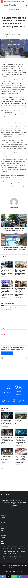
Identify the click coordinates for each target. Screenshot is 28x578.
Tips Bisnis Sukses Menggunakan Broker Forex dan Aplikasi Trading (7, 423)
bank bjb (4, 546)
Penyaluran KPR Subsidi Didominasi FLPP (20, 422)
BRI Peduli (4, 551)
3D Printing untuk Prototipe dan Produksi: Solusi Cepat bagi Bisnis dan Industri (7, 271)
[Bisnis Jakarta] (10, 5)
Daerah (3, 510)
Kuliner (2, 530)
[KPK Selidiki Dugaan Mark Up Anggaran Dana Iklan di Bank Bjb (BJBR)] (7, 432)
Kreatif (2, 528)
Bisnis (2, 520)
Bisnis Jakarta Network (14, 567)
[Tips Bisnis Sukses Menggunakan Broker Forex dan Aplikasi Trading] (7, 415)
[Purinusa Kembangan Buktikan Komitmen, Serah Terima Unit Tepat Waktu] (7, 451)
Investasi (3, 522)
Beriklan (24, 565)
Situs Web (3, 341)
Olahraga (3, 517)
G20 (18, 551)
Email (3, 334)
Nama (3, 328)
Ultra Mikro (14, 558)
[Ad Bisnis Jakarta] (14, 9)
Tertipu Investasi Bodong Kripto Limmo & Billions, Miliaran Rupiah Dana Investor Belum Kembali (21, 441)
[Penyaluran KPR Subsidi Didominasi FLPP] (21, 415)
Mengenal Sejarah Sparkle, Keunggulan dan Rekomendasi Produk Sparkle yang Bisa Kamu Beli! (20, 459)
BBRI (9, 546)
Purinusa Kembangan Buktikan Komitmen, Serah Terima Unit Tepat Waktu (7, 459)
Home (4, 14)
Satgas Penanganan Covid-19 (16, 556)
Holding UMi (23, 551)
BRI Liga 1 (24, 548)
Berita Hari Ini (14, 546)
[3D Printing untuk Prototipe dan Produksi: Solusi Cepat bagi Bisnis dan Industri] (7, 264)
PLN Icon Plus (5, 556)
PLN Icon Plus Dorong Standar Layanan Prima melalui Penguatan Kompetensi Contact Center (7, 292)
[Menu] (2, 5)
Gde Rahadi (6, 34)
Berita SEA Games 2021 (7, 548)
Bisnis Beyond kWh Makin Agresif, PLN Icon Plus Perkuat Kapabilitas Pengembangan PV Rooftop (20, 292)
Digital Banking (11, 551)
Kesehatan (3, 535)
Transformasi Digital (6, 558)
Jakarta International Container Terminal (10, 553)
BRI (19, 548)
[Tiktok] (21, 572)
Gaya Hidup (4, 526)
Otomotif (3, 537)
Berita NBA (21, 546)
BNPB (15, 548)
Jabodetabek (4, 513)
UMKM (20, 558)
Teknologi (3, 515)
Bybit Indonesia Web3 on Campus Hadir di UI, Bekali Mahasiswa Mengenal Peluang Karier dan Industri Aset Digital (21, 272)
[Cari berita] (26, 5)
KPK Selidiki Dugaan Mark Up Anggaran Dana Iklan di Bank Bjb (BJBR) (7, 440)
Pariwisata (3, 533)
